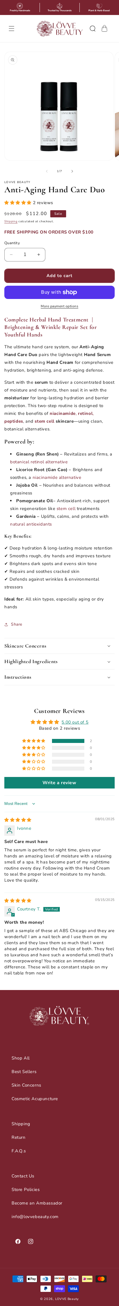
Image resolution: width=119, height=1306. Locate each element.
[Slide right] (72, 171)
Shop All (21, 1058)
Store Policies (26, 1189)
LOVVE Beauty (67, 1299)
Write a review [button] (59, 783)
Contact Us (23, 1176)
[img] (17, 820)
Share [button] (16, 624)
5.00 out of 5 (75, 722)
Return (19, 1137)
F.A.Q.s (19, 1151)
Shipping (11, 221)
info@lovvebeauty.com (35, 1217)
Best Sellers (24, 1071)
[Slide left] (46, 171)
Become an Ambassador (37, 1203)
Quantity (12, 243)
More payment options (59, 306)
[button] (11, 28)
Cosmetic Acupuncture (35, 1099)
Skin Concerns (26, 1085)
